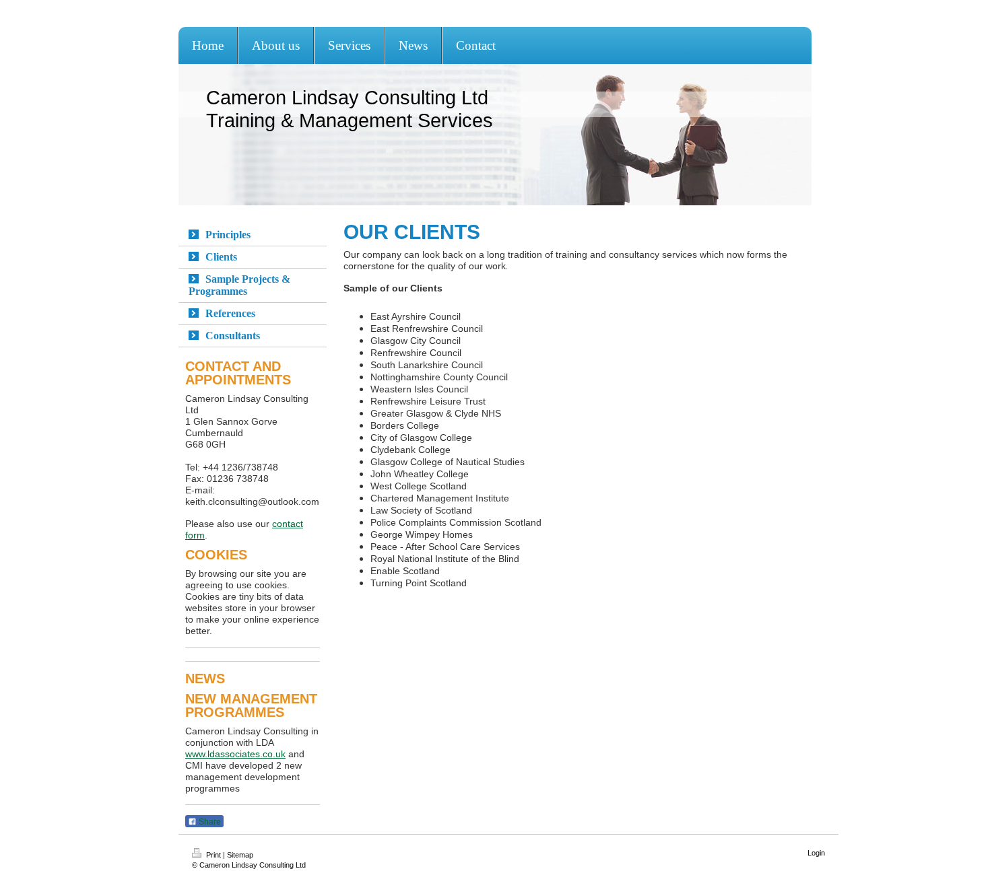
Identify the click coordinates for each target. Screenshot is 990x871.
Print (213, 855)
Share (209, 822)
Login (816, 853)
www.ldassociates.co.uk (235, 753)
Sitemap (240, 855)
